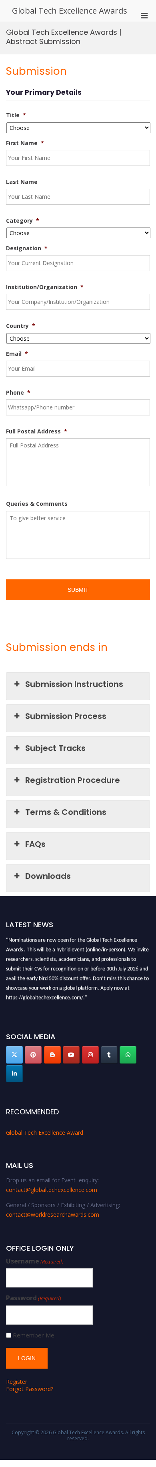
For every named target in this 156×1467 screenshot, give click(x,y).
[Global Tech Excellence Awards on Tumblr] (109, 1055)
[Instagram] (90, 1055)
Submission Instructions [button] (74, 684)
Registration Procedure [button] (72, 780)
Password (33, 1298)
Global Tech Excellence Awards (69, 10)
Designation (27, 248)
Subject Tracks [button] (55, 748)
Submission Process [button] (65, 716)
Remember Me (33, 1335)
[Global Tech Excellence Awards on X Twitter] (14, 1055)
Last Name (22, 182)
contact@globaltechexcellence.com (51, 1190)
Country (20, 325)
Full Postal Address (36, 431)
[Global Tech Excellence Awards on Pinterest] (33, 1055)
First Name (25, 143)
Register (16, 1381)
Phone (18, 392)
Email (17, 353)
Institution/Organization (45, 287)
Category (22, 220)
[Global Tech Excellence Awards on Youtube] (71, 1055)
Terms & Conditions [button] (65, 812)
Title (16, 115)
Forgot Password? (29, 1389)
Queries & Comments (37, 503)
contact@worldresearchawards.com (52, 1214)
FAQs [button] (35, 844)
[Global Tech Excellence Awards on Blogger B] (52, 1055)
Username (35, 1261)
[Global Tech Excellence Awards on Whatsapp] (128, 1055)
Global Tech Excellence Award (44, 1132)
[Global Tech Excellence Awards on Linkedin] (14, 1073)
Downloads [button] (48, 876)
